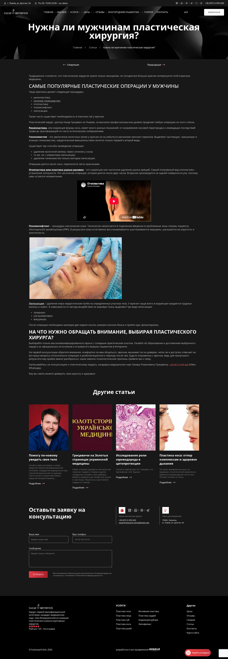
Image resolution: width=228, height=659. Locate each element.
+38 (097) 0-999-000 (214, 3)
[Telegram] (192, 3)
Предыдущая (154, 64)
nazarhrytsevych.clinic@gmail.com (134, 522)
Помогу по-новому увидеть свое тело (43, 457)
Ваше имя (34, 534)
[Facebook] (197, 3)
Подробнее (35, 483)
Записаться (214, 12)
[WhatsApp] (183, 3)
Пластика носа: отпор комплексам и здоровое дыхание (178, 459)
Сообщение (35, 548)
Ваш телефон (79, 534)
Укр (186, 12)
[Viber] (188, 3)
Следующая (73, 64)
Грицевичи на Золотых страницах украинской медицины (90, 459)
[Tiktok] (202, 3)
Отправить (38, 574)
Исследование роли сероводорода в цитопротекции (131, 459)
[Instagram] (178, 3)
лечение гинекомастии (47, 100)
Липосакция (36, 303)
